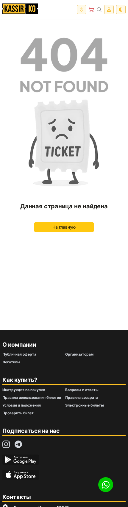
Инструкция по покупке (23, 389)
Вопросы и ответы (82, 389)
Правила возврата (81, 397)
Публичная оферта (19, 354)
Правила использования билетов (31, 397)
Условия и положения (21, 405)
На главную (64, 227)
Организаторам (79, 354)
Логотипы (11, 362)
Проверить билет (18, 413)
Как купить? (20, 379)
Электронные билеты (84, 405)
